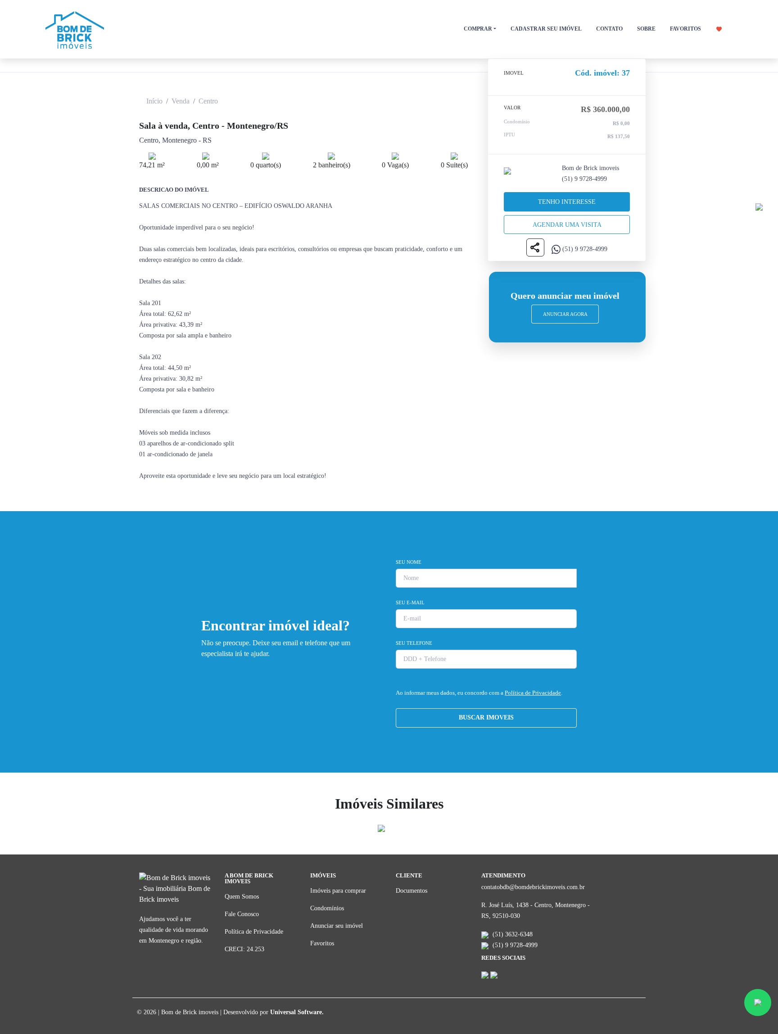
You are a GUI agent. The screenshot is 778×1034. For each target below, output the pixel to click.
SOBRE (646, 29)
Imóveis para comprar (338, 890)
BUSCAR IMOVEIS (486, 717)
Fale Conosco (242, 914)
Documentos (411, 890)
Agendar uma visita (567, 224)
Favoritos (322, 943)
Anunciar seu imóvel (336, 925)
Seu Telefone (414, 643)
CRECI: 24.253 (244, 949)
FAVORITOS (686, 29)
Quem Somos (242, 896)
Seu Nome (408, 562)
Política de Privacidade (533, 692)
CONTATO (609, 29)
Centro (208, 101)
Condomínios (327, 908)
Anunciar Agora (565, 314)
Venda (181, 101)
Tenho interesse (567, 201)
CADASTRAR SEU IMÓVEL (546, 29)
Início (154, 101)
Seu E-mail (410, 602)
